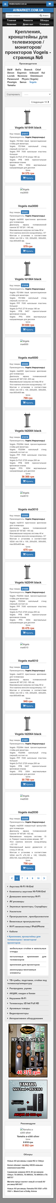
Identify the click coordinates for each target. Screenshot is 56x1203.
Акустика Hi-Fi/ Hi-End (21, 886)
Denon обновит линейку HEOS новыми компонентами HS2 (25, 1166)
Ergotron (22, 72)
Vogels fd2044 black (28, 582)
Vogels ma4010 (28, 661)
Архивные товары (19, 1008)
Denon (10, 72)
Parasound (13, 78)
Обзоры (44, 20)
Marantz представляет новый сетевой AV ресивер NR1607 (26, 1183)
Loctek (11, 75)
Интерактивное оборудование (26, 1018)
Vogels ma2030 (28, 812)
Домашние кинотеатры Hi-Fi (24, 896)
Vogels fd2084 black (28, 431)
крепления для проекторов (25, 964)
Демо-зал (28, 24)
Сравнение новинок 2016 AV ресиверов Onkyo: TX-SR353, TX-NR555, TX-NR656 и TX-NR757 (27, 1175)
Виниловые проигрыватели (24, 921)
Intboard (34, 72)
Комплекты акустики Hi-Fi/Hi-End (27, 891)
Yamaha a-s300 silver (28, 1136)
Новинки (11, 24)
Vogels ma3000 (28, 206)
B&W (9, 69)
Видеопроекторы (19, 1013)
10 (38, 878)
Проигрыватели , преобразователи (29, 916)
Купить (29, 177)
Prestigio (12, 82)
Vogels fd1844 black (28, 128)
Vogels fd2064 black (28, 734)
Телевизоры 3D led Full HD (24, 1003)
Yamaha (11, 85)
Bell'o (18, 69)
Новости (28, 20)
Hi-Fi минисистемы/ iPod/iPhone (26, 926)
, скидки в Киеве (22, 993)
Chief (38, 69)
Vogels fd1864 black (28, 279)
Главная (11, 20)
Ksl (43, 72)
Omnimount (36, 75)
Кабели (13, 931)
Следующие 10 (39, 101)
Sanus (23, 82)
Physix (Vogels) (30, 78)
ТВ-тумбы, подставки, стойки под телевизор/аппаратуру (27, 982)
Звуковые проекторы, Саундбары (28, 906)
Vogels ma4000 (28, 358)
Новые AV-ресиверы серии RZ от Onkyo (25, 1160)
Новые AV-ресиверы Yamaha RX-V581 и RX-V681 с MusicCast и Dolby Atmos (27, 1190)
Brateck (28, 69)
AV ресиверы (16, 901)
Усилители (15, 911)
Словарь (44, 24)
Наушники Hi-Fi (17, 998)
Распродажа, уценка (20, 988)
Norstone (22, 75)
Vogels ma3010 (28, 509)
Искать (46, 15)
